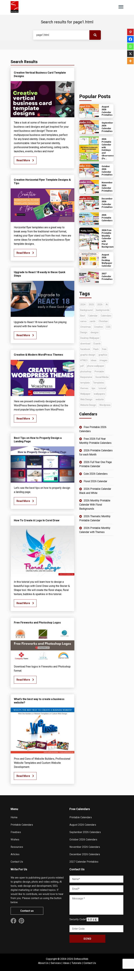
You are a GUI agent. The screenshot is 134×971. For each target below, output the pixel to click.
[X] (130, 53)
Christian (103, 321)
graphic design (87, 354)
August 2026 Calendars (82, 824)
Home (14, 817)
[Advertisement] (96, 70)
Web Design (86, 399)
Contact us (27, 910)
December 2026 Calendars (84, 854)
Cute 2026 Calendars (96, 473)
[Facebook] (130, 39)
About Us (43, 963)
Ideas (66, 963)
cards (92, 321)
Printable (99, 371)
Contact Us (17, 861)
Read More (24, 160)
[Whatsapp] (130, 46)
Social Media (102, 377)
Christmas (85, 327)
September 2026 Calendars (85, 832)
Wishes (15, 839)
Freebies (16, 832)
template (85, 382)
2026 (99, 304)
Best (82, 315)
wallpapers (99, 394)
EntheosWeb (81, 958)
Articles (15, 854)
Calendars (106, 315)
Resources (17, 846)
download (85, 343)
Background (86, 310)
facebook (85, 349)
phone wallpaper (95, 366)
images (103, 360)
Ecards (97, 343)
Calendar (93, 315)
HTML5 (84, 360)
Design (83, 332)
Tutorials (76, 963)
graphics (103, 354)
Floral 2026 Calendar (95, 481)
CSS (108, 327)
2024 (82, 304)
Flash (96, 349)
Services (56, 963)
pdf (82, 366)
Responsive (86, 377)
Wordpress (104, 405)
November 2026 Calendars (84, 846)
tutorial (102, 388)
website (100, 399)
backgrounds (102, 310)
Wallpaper (85, 394)
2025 (91, 304)
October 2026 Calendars (83, 839)
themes (84, 388)
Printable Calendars (22, 824)
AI (107, 304)
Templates (98, 382)
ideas (93, 360)
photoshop (85, 371)
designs (95, 332)
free (104, 349)
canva (83, 321)
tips (93, 388)
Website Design (88, 405)
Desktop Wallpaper (90, 338)
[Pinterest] (130, 32)
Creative (98, 327)
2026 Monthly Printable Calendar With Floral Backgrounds (94, 504)
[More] (130, 61)
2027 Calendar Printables (83, 861)
